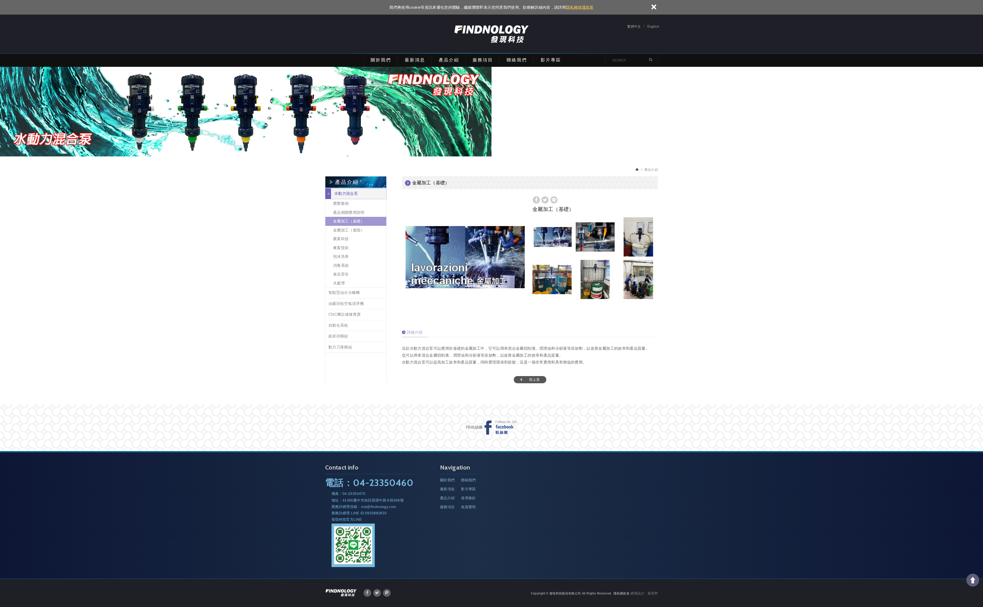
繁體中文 (634, 26)
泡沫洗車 (341, 256)
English (653, 26)
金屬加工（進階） (349, 230)
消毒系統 (341, 265)
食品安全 (341, 274)
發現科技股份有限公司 (491, 34)
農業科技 (341, 239)
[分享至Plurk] (387, 593)
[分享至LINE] (554, 200)
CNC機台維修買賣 (344, 314)
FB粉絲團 (474, 427)
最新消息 (415, 60)
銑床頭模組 (338, 336)
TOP (972, 580)
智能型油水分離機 (344, 292)
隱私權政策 (621, 593)
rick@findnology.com (378, 507)
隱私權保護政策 (579, 7)
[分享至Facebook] (536, 200)
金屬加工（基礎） (349, 221)
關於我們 (381, 60)
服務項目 (483, 60)
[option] (463, 257)
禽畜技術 (341, 248)
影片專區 (551, 60)
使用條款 (468, 498)
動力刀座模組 (340, 347)
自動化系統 (338, 325)
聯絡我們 (517, 60)
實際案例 (341, 203)
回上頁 (534, 379)
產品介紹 (449, 60)
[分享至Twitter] (545, 200)
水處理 (339, 283)
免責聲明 (468, 507)
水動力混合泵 (346, 193)
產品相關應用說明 (349, 212)
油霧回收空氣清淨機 (346, 303)
